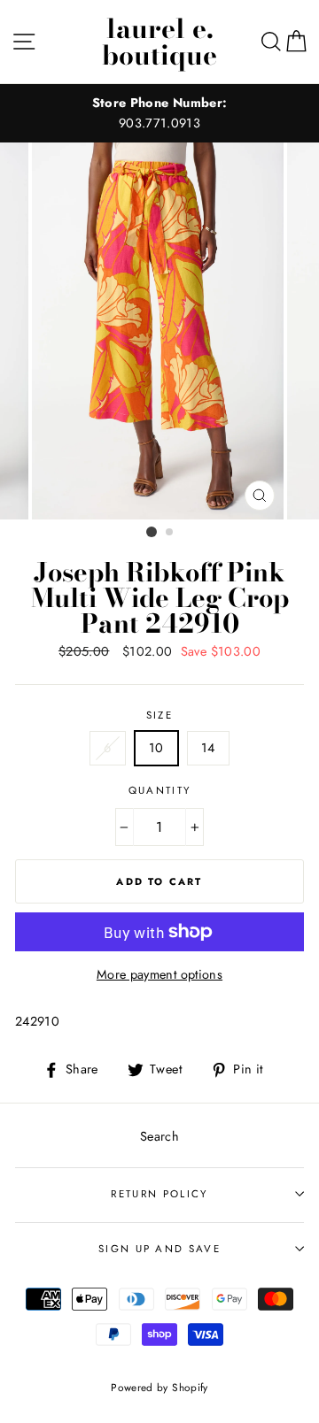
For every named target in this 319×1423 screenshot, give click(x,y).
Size (159, 715)
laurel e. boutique (159, 41)
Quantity (159, 790)
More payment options (159, 974)
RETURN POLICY (159, 1194)
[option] (159, 113)
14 (208, 748)
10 (156, 748)
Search (159, 1136)
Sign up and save (159, 1249)
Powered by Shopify (159, 1387)
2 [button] (170, 532)
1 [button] (151, 532)
